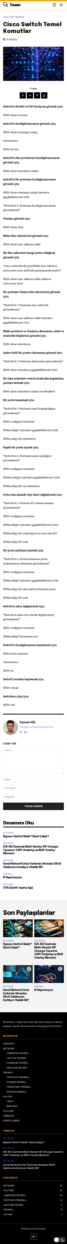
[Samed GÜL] (10, 727)
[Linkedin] (25, 731)
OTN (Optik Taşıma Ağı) (18, 887)
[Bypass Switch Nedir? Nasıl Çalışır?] (18, 928)
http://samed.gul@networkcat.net (37, 727)
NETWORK (8, 833)
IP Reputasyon (12, 877)
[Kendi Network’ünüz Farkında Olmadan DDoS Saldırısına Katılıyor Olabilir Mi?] (18, 974)
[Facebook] (23, 95)
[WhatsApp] (44, 95)
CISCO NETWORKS (13, 17)
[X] (30, 95)
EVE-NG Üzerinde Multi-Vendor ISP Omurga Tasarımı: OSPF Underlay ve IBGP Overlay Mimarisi (30, 850)
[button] (59, 1239)
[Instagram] (21, 731)
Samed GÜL (28, 722)
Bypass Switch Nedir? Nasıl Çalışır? (26, 836)
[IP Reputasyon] (49, 974)
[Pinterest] (37, 95)
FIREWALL (8, 874)
